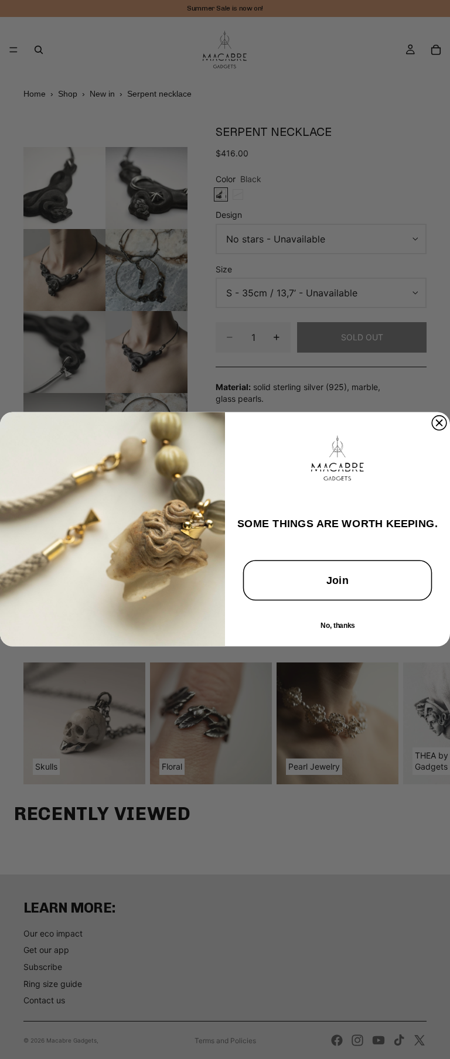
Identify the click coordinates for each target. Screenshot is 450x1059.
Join (337, 581)
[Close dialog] (439, 423)
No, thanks (337, 626)
